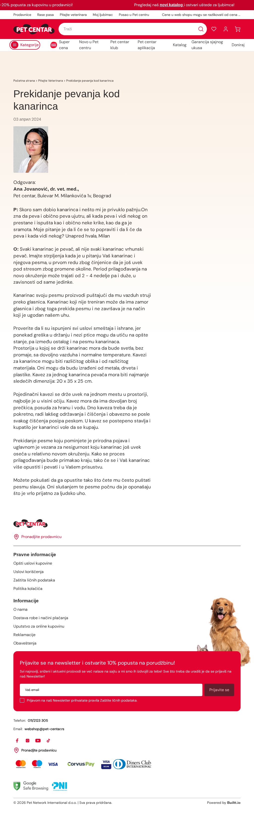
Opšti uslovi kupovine (32, 563)
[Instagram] (28, 741)
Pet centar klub (119, 44)
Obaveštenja (24, 643)
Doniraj (238, 44)
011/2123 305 (38, 720)
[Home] (127, 523)
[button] (214, 29)
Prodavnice (22, 14)
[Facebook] (17, 741)
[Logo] (34, 29)
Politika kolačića (27, 588)
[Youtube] (38, 741)
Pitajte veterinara (73, 14)
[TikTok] (49, 741)
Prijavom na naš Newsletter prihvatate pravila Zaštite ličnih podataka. (82, 700)
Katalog (180, 44)
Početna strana (24, 81)
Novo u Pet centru (88, 44)
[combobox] (133, 29)
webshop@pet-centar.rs (44, 729)
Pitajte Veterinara (50, 81)
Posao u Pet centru (134, 14)
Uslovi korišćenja (28, 571)
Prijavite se (219, 689)
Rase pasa (45, 14)
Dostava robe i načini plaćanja (40, 617)
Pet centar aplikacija (147, 44)
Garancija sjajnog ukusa (207, 44)
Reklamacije (24, 634)
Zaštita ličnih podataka (34, 580)
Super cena (64, 44)
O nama (20, 609)
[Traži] (201, 29)
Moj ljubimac (103, 14)
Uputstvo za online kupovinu (38, 626)
